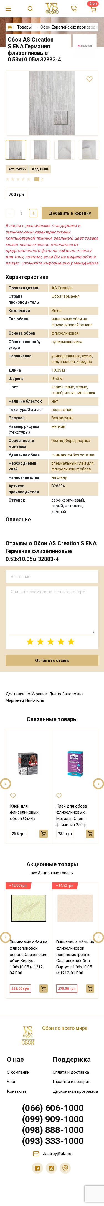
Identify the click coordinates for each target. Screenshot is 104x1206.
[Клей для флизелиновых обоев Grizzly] (29, 763)
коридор (84, 361)
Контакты (16, 1091)
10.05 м (58, 370)
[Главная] (10, 27)
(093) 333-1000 (53, 1140)
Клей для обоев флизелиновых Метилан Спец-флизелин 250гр (71, 815)
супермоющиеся (67, 342)
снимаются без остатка (73, 455)
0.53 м (57, 378)
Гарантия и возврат (71, 1081)
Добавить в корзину (70, 213)
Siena (57, 310)
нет (55, 401)
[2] (40, 641)
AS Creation (62, 288)
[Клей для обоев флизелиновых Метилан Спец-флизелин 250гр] (75, 763)
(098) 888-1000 (53, 1129)
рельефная (62, 409)
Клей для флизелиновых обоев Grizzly (24, 812)
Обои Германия (66, 296)
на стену (59, 477)
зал (55, 361)
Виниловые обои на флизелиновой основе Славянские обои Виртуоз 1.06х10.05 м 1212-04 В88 (28, 958)
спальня (67, 361)
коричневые (63, 387)
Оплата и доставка (71, 1072)
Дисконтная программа (75, 1091)
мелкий (58, 426)
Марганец (15, 700)
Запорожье (73, 693)
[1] (30, 641)
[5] (71, 641)
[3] (50, 641)
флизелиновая (65, 333)
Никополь (34, 700)
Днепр (55, 693)
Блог (11, 1081)
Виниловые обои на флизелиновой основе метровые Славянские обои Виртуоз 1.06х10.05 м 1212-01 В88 (75, 958)
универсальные (66, 356)
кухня (87, 356)
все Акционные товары (52, 873)
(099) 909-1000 (53, 1119)
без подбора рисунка (71, 440)
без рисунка (62, 418)
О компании (18, 1072)
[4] (61, 641)
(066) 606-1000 (53, 1108)
